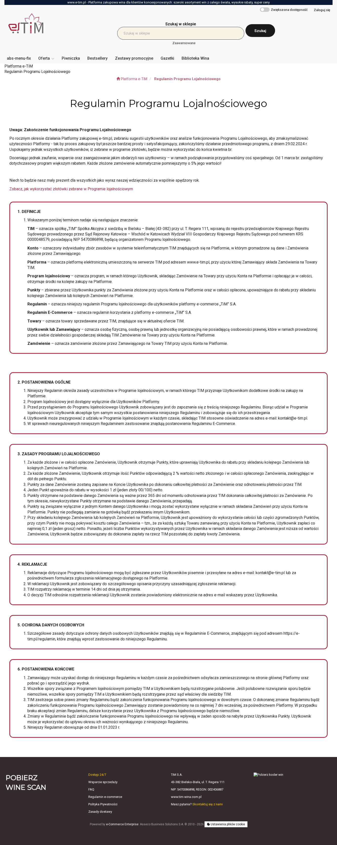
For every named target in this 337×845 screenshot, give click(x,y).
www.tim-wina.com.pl (186, 797)
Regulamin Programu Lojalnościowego (187, 79)
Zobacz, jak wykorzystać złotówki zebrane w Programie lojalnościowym (71, 189)
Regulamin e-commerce (105, 797)
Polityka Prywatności (102, 804)
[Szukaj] (260, 30)
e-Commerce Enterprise (122, 824)
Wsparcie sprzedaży (102, 782)
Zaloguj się (322, 10)
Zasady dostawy (100, 811)
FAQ (91, 789)
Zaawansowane (183, 43)
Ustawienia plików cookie (227, 824)
